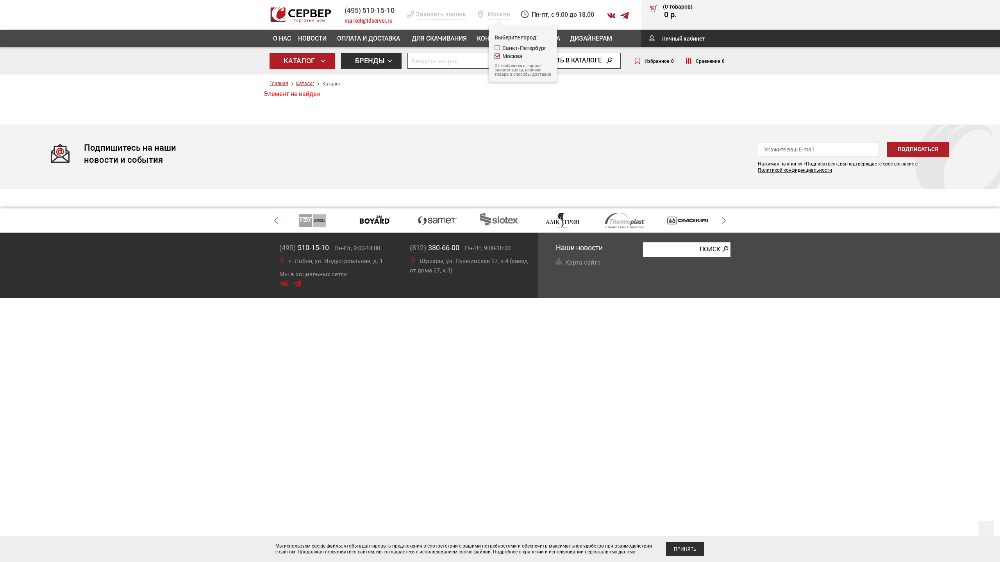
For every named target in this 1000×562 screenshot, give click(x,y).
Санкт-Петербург (524, 47)
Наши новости (579, 248)
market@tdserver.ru (369, 20)
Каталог (300, 60)
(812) (434, 248)
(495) (304, 248)
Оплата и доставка (368, 38)
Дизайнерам (591, 38)
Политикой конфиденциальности (795, 170)
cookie (318, 546)
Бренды (370, 60)
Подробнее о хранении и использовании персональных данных (564, 552)
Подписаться (918, 149)
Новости (312, 38)
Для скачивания (439, 38)
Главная (279, 83)
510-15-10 (370, 10)
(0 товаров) (678, 11)
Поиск (710, 249)
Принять (685, 549)
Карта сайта (583, 262)
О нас (282, 38)
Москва (512, 56)
